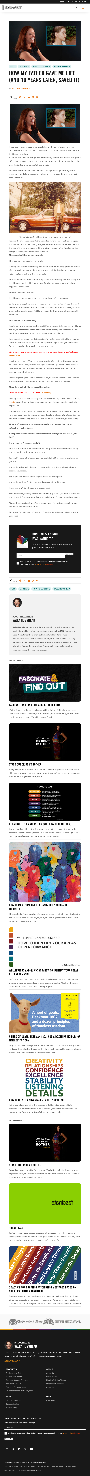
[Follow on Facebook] (7, 1449)
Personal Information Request (30, 1470)
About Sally (11, 1361)
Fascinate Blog (11, 1407)
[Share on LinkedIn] (29, 97)
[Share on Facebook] (20, 97)
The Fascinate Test (13, 1373)
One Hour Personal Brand (16, 1387)
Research (72, 2)
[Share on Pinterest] (33, 97)
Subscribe (8, 1439)
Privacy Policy (29, 1466)
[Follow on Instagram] (13, 1449)
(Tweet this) (14, 355)
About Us (50, 1387)
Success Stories (12, 1404)
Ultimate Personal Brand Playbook (19, 1391)
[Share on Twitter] (24, 97)
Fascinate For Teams (14, 1376)
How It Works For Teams (56, 1380)
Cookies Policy (57, 1466)
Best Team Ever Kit (13, 1384)
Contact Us (51, 1400)
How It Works (51, 1376)
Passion (12, 402)
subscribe (69, 554)
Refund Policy (71, 1466)
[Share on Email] (37, 97)
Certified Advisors (13, 1400)
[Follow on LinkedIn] (19, 1449)
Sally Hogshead (21, 88)
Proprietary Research (55, 1384)
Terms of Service (43, 1466)
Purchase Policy (10, 1470)
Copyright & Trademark (13, 1466)
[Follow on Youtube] (31, 1449)
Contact (83, 2)
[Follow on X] (25, 1449)
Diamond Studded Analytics (17, 1380)
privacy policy (40, 564)
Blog (62, 2)
